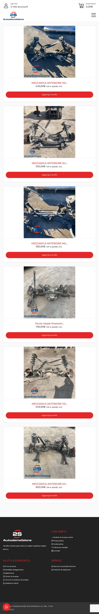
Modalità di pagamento (14, 570)
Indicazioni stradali (60, 547)
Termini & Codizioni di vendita (16, 580)
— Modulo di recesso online (62, 537)
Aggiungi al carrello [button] (49, 496)
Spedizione (9, 573)
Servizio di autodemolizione (64, 566)
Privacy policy (58, 541)
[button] (6, 607)
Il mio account (10, 566)
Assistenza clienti (11, 583)
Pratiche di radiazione (62, 570)
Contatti (56, 551)
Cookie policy (58, 544)
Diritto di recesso (12, 576)
